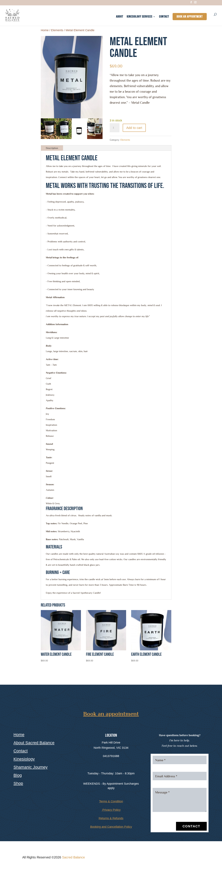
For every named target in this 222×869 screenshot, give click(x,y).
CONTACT (191, 826)
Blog (17, 775)
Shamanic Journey (30, 767)
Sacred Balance (73, 857)
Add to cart (134, 128)
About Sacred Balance (33, 742)
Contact (164, 17)
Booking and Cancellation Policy (111, 826)
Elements (57, 30)
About (119, 17)
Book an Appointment (190, 17)
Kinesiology (24, 759)
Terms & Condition (111, 801)
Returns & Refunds (111, 818)
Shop (18, 783)
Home (45, 30)
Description (52, 148)
